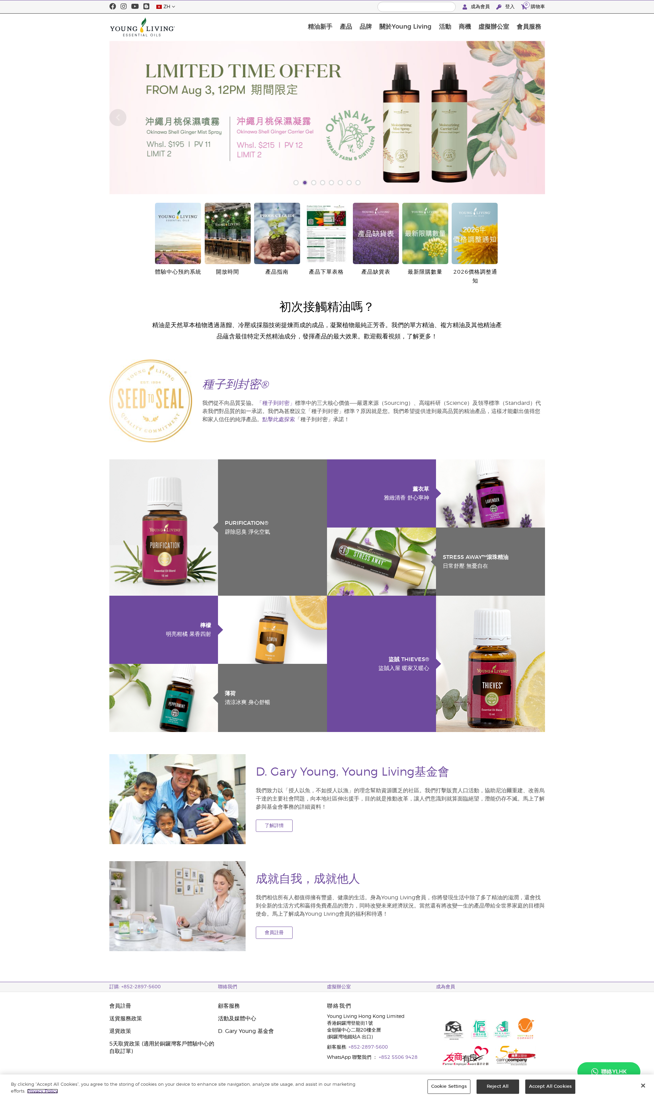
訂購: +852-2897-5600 (135, 987)
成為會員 (480, 6)
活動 (445, 27)
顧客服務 (229, 1006)
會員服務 (529, 27)
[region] (327, 1086)
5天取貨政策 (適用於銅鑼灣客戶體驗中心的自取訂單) (161, 1047)
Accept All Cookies (550, 1086)
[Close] (643, 1085)
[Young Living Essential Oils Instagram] (124, 6)
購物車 (535, 6)
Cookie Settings (449, 1086)
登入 (510, 6)
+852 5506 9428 (398, 1057)
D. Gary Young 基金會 (246, 1031)
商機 (465, 27)
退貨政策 (120, 1031)
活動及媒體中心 (237, 1018)
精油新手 (320, 27)
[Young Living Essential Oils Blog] (146, 6)
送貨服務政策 (125, 1018)
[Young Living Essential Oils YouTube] (135, 6)
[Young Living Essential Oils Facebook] (112, 6)
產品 (346, 27)
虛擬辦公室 (494, 27)
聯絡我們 (227, 987)
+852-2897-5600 (368, 1047)
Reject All (498, 1086)
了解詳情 (274, 825)
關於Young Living (405, 27)
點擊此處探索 (278, 419)
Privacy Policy (42, 1091)
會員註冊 (274, 932)
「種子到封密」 (276, 403)
